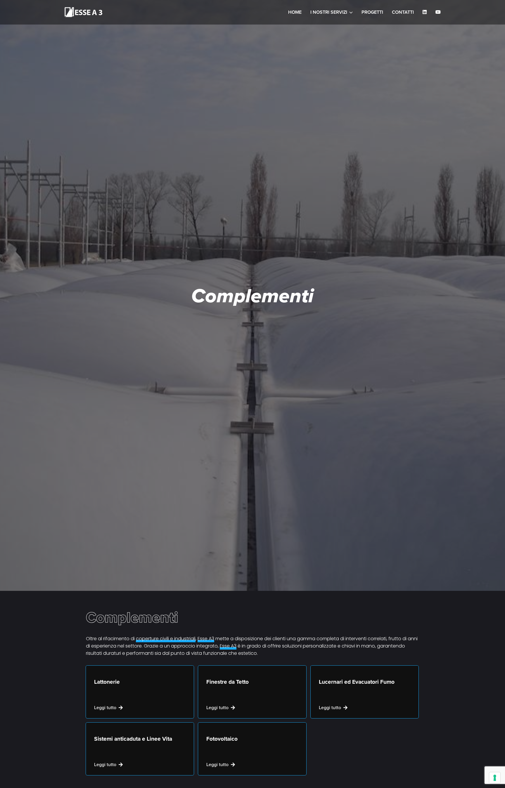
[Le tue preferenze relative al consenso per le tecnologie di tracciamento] (494, 777)
